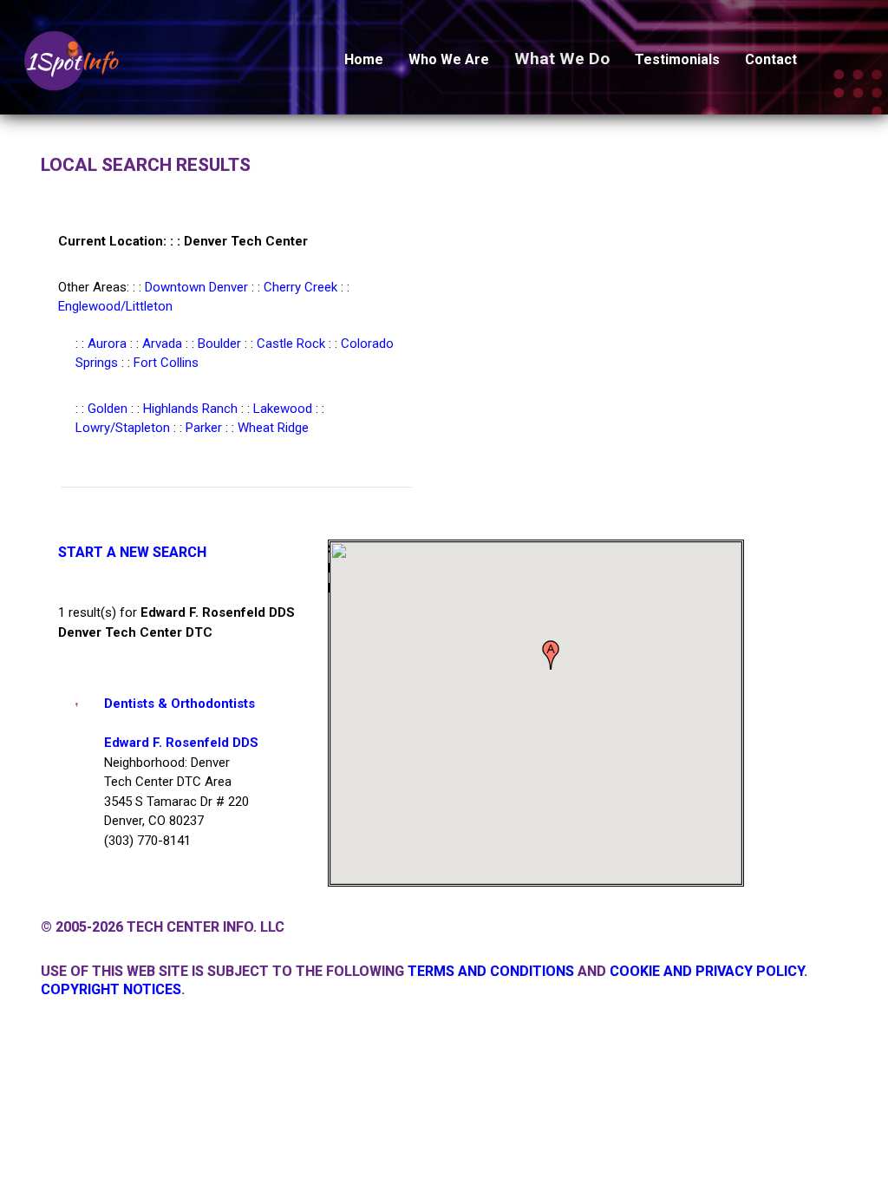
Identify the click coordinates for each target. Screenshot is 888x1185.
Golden (107, 408)
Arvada (162, 343)
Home (363, 59)
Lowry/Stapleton (122, 427)
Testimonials (677, 59)
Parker (204, 427)
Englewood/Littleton (115, 306)
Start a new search (132, 552)
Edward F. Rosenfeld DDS (181, 742)
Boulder (219, 343)
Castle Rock (291, 343)
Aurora (107, 343)
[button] (550, 655)
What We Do (562, 59)
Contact (771, 59)
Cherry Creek (300, 287)
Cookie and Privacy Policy (707, 971)
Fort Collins (166, 362)
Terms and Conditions (491, 971)
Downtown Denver (196, 287)
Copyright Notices (111, 989)
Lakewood (282, 408)
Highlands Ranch (190, 408)
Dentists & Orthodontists (179, 703)
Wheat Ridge (273, 427)
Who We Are (448, 59)
